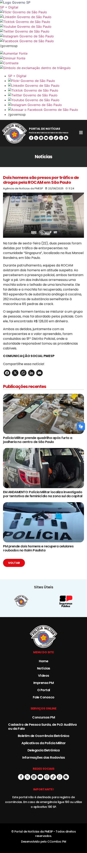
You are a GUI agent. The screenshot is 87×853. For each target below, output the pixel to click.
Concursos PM (43, 717)
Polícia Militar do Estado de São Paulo (48, 133)
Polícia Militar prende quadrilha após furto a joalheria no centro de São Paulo (37, 440)
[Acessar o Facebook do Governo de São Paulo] (47, 109)
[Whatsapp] (61, 138)
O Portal (43, 690)
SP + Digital (9, 7)
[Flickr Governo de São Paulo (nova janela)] (43, 12)
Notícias (43, 668)
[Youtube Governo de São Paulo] (47, 100)
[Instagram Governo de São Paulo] (43, 36)
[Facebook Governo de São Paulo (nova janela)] (43, 41)
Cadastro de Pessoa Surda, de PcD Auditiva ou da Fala (42, 726)
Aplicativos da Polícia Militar (43, 743)
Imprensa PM (43, 683)
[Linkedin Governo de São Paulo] (47, 85)
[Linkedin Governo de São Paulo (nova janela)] (43, 16)
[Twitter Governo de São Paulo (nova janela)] (43, 31)
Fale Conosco (43, 697)
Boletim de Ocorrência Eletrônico (43, 736)
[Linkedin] (41, 138)
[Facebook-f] (31, 138)
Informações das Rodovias (43, 757)
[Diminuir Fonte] (43, 58)
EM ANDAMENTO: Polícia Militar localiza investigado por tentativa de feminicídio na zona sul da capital (42, 494)
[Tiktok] (56, 138)
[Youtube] (46, 138)
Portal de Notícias (44, 129)
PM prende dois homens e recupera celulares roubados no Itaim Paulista (38, 548)
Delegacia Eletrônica (44, 750)
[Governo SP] (43, 2)
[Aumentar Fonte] (43, 53)
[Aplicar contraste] (43, 63)
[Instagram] (51, 138)
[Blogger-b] (66, 138)
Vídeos (43, 675)
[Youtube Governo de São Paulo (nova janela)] (43, 26)
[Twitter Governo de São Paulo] (47, 95)
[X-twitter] (36, 138)
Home (43, 661)
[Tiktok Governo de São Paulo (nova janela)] (43, 21)
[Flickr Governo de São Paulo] (47, 80)
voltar (14, 563)
